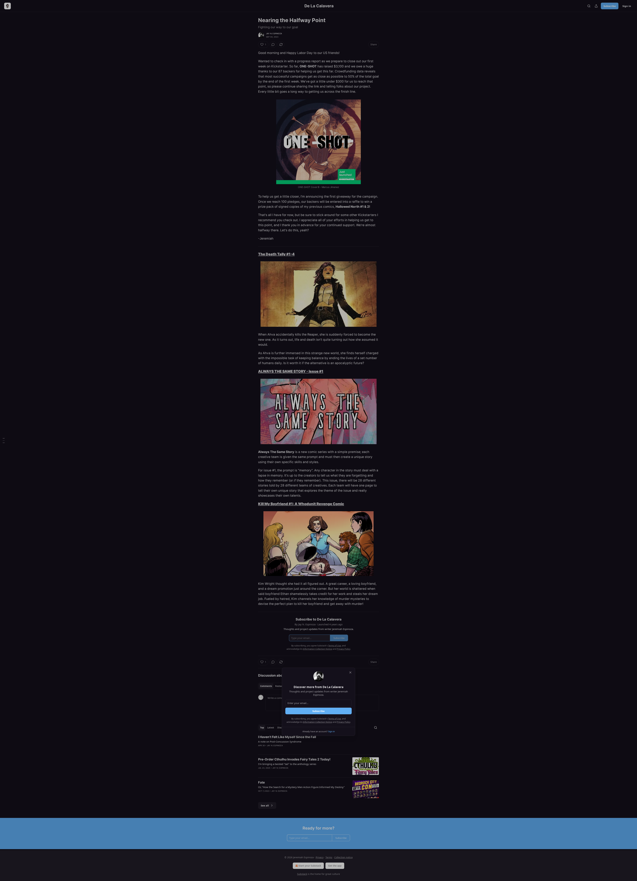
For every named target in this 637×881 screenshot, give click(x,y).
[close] (350, 672)
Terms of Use (334, 718)
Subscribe (318, 711)
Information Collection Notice (317, 721)
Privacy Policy (343, 721)
